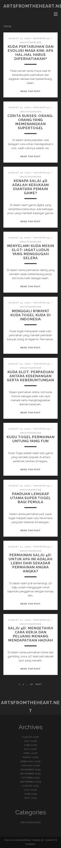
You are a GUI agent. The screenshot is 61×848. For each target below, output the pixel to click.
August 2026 (30, 737)
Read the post (30, 91)
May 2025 (30, 798)
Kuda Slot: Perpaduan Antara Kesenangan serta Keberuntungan (30, 376)
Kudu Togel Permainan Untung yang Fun (30, 439)
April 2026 (30, 753)
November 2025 (30, 773)
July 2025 (30, 790)
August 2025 (30, 786)
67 (31, 684)
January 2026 (30, 765)
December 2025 (30, 769)
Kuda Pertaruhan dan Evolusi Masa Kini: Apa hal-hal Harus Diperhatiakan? (31, 52)
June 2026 (30, 745)
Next (38, 684)
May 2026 (30, 749)
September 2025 (30, 781)
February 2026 (30, 761)
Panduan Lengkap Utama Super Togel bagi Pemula (30, 498)
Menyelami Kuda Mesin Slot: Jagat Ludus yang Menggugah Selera (30, 252)
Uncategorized (31, 42)
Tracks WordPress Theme (22, 840)
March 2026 (30, 757)
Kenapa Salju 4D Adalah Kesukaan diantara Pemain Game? (30, 187)
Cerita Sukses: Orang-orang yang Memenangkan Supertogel (30, 122)
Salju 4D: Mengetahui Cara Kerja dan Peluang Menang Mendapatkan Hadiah (30, 634)
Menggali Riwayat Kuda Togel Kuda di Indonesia (30, 315)
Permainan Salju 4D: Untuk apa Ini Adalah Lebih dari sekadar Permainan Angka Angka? (30, 563)
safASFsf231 (41, 38)
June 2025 (30, 794)
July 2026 (30, 741)
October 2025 (31, 777)
